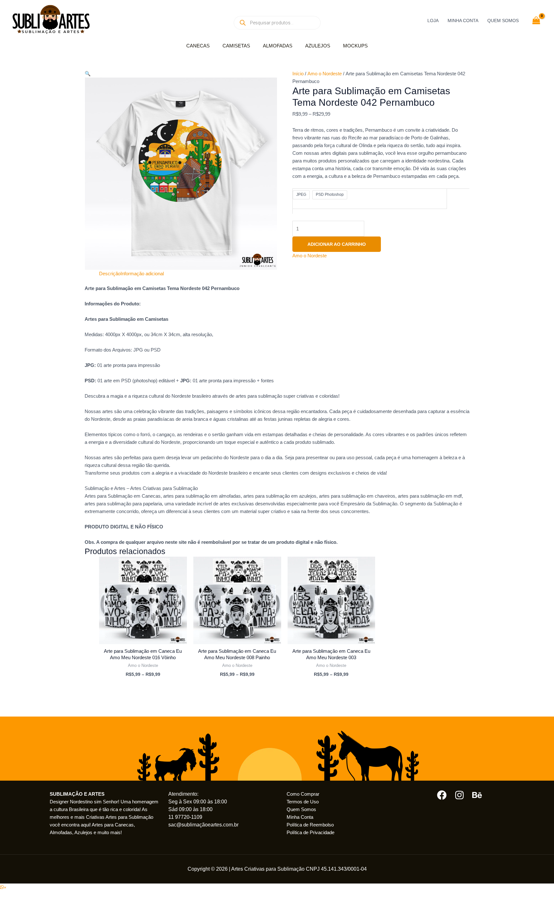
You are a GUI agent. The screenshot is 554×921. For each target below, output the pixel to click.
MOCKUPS (355, 45)
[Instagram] (459, 795)
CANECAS (198, 45)
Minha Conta (300, 817)
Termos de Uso (303, 801)
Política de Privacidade (310, 832)
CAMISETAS (236, 45)
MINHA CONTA (463, 20)
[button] (88, 73)
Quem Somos (301, 809)
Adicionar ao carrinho (336, 244)
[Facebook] (442, 795)
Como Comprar (303, 794)
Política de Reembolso (310, 824)
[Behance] (477, 795)
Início (298, 73)
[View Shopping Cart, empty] (536, 20)
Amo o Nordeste (324, 73)
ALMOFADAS (277, 45)
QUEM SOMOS (503, 20)
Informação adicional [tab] (142, 273)
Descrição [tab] (110, 273)
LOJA (433, 20)
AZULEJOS (317, 45)
